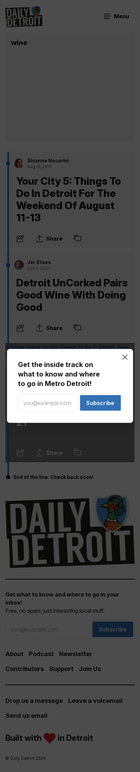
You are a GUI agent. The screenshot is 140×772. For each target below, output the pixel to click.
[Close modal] (125, 357)
